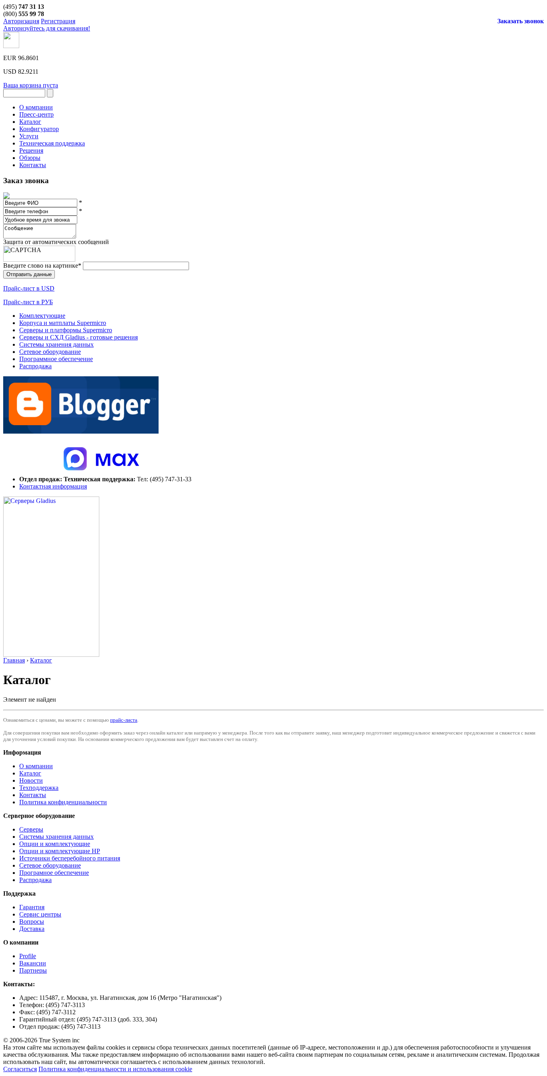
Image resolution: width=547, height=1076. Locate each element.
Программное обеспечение (56, 358)
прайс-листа (123, 720)
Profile (27, 956)
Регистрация (58, 21)
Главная (14, 660)
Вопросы (31, 921)
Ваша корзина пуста (30, 85)
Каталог (41, 660)
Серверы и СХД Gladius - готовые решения (78, 337)
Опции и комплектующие (54, 843)
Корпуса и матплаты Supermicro (62, 322)
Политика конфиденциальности (63, 802)
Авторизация (21, 21)
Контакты (32, 794)
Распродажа (35, 366)
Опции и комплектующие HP (59, 851)
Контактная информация (53, 486)
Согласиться (20, 1069)
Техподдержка (38, 787)
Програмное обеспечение (54, 872)
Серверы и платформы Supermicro (65, 330)
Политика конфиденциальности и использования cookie (115, 1069)
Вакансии (32, 963)
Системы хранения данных (56, 344)
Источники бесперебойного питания (69, 858)
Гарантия (31, 907)
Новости (31, 780)
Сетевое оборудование (50, 351)
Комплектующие (42, 315)
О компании (36, 766)
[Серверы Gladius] (51, 654)
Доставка (31, 928)
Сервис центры (40, 914)
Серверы (31, 829)
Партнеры (33, 970)
